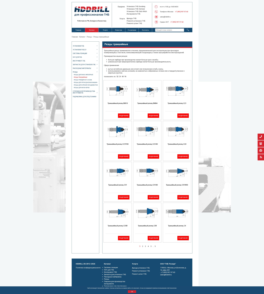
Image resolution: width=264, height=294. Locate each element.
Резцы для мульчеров (81, 87)
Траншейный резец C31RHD (177, 185)
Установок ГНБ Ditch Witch (137, 11)
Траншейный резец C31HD (147, 185)
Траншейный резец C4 (177, 226)
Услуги (105, 30)
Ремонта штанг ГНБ (134, 23)
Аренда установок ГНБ (141, 268)
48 (123, 77)
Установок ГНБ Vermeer (136, 9)
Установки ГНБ (78, 46)
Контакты (145, 30)
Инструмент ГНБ (79, 61)
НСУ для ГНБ (77, 57)
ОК (132, 291)
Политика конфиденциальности (88, 268)
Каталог (92, 30)
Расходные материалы (82, 68)
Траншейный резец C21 (177, 103)
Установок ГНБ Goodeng (136, 6)
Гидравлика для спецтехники (84, 96)
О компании (132, 30)
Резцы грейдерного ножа (83, 80)
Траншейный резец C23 (177, 144)
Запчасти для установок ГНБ (84, 64)
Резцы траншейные (80, 77)
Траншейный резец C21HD (147, 144)
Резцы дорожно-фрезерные (83, 74)
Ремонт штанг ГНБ (139, 274)
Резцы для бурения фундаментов (86, 85)
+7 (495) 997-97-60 (181, 12)
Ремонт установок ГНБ (141, 271)
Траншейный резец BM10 (118, 103)
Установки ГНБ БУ (79, 50)
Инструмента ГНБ (133, 14)
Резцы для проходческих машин (85, 82)
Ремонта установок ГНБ (136, 21)
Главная (78, 30)
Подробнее (123, 116)
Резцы (89, 37)
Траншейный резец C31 (117, 185)
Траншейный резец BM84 (147, 103)
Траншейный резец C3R (147, 226)
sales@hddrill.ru (165, 17)
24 (120, 77)
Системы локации (80, 53)
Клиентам (118, 30)
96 (125, 77)
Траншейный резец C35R (117, 226)
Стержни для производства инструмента (84, 92)
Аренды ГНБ (131, 18)
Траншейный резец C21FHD (118, 144)
